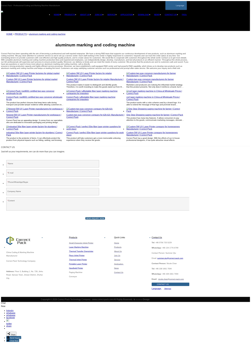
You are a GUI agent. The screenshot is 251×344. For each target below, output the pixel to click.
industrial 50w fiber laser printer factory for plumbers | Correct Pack (34, 134)
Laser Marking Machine (79, 247)
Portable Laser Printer (78, 264)
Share (12, 335)
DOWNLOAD (143, 15)
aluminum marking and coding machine (47, 34)
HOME (56, 15)
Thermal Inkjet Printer (78, 260)
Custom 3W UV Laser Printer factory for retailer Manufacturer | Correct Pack (94, 80)
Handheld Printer (76, 268)
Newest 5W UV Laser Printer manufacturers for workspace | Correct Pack (33, 116)
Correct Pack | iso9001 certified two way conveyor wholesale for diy (34, 98)
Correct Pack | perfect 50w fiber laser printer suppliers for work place (95, 134)
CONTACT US (171, 15)
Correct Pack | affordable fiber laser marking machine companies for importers (90, 98)
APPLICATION (126, 15)
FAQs (184, 15)
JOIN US (98, 15)
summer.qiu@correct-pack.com (170, 258)
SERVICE (111, 15)
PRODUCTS (70, 15)
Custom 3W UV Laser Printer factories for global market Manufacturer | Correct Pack (31, 80)
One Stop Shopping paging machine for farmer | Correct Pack (154, 115)
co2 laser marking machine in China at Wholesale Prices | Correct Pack (153, 98)
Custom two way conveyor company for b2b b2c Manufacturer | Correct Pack (95, 116)
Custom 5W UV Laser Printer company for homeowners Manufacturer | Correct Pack (152, 134)
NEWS (156, 15)
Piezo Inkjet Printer (77, 255)
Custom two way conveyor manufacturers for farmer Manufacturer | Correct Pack (150, 80)
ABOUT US (85, 15)
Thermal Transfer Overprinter (81, 251)
